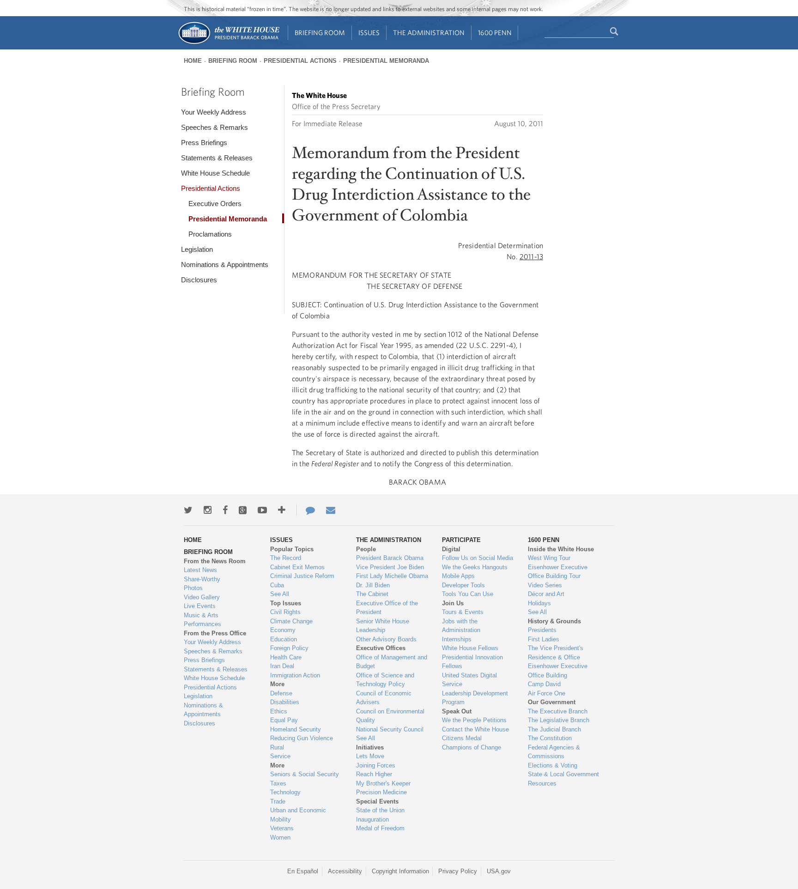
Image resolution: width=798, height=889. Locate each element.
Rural (277, 747)
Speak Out (457, 711)
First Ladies (543, 639)
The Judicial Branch (554, 729)
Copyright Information (400, 871)
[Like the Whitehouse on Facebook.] (225, 510)
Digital (451, 549)
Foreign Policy (289, 648)
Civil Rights (285, 612)
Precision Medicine (381, 792)
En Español (302, 871)
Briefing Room (320, 33)
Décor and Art (546, 594)
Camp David (544, 684)
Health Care (286, 657)
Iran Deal (282, 666)
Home (193, 60)
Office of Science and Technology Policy (385, 680)
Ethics (278, 711)
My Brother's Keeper (383, 783)
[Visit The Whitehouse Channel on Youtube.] (262, 510)
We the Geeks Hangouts (475, 567)
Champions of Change (471, 747)
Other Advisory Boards (386, 639)
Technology (285, 792)
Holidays (539, 603)
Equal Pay (284, 720)
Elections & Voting (552, 765)
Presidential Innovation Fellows (472, 662)
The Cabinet (372, 594)
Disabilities (284, 702)
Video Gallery (202, 597)
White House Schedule (215, 173)
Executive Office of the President (387, 608)
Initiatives (370, 747)
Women (280, 837)
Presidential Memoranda (386, 60)
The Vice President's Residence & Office (555, 653)
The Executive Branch (557, 711)
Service (280, 756)
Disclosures (199, 280)
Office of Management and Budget (391, 662)
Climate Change (291, 621)
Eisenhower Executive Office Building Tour (557, 572)
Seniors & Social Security (304, 774)
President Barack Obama (389, 557)
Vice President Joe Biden (390, 567)
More (277, 684)
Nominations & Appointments (224, 264)
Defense (281, 693)
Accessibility (345, 871)
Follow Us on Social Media (477, 557)
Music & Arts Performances (202, 620)
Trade (277, 801)
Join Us (453, 603)
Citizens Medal (462, 738)
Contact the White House (475, 729)
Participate (461, 539)
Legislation (197, 249)
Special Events (377, 801)
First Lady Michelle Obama (392, 575)
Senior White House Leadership (382, 626)
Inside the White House (561, 549)
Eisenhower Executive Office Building (557, 671)
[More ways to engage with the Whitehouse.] (281, 510)
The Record (285, 557)
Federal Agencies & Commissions (554, 752)
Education (283, 639)
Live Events (200, 606)
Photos (193, 588)
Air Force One (546, 693)
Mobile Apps (458, 575)
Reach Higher (374, 774)
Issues (369, 33)
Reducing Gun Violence (301, 738)
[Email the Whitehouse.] (330, 510)
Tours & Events (463, 612)
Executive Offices (380, 648)
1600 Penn (495, 33)
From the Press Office (215, 633)
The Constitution (550, 738)
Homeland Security (295, 729)
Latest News (200, 569)
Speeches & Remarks (214, 127)
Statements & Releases (217, 158)
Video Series (545, 585)
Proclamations (210, 234)
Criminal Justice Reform (302, 575)
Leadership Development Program (475, 698)
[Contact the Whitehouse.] (305, 510)
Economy (283, 630)
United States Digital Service (469, 680)
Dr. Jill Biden (373, 585)
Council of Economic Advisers (383, 698)
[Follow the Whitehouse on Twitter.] (188, 510)
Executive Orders (215, 203)
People (366, 549)
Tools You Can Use (467, 594)
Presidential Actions (300, 60)
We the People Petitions (474, 720)
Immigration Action (295, 675)
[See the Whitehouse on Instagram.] (208, 510)
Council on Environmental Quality (390, 716)
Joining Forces (375, 765)
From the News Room (215, 561)
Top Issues (285, 603)
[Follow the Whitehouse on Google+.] (243, 510)
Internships (457, 639)
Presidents (542, 630)
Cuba (277, 585)
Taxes (278, 783)
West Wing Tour (549, 557)
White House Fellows (470, 648)
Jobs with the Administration (461, 626)
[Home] (228, 43)
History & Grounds (554, 621)
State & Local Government (563, 774)
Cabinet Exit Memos (297, 567)
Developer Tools (463, 585)
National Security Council (389, 729)
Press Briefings (204, 142)
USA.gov (499, 871)
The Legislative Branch (558, 720)
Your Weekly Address (213, 112)
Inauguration (372, 819)
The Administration (429, 33)
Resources (542, 783)
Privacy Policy (457, 871)
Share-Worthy (202, 579)
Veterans (282, 828)
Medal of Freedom (380, 828)
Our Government (551, 702)
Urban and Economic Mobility (298, 815)
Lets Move (370, 756)
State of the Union (380, 810)
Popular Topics (292, 549)
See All (279, 594)
